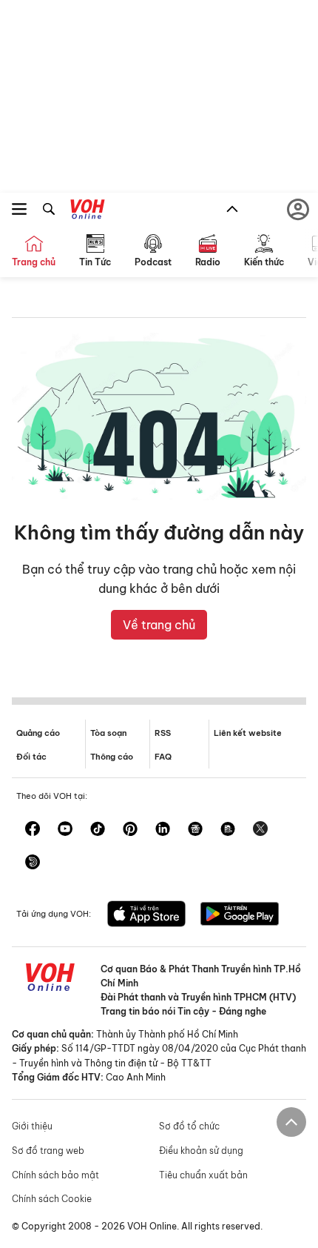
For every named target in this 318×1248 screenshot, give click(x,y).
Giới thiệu (32, 1126)
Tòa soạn (108, 733)
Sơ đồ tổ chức (189, 1126)
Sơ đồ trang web (48, 1150)
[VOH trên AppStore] (146, 915)
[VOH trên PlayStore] (239, 915)
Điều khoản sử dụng (201, 1150)
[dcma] (228, 830)
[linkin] (162, 830)
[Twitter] (260, 830)
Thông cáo (111, 756)
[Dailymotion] (32, 863)
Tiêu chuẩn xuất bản (203, 1175)
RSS (163, 733)
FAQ (163, 756)
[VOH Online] (88, 211)
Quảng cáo (38, 733)
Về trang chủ (159, 624)
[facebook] (32, 830)
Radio (207, 262)
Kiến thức (264, 262)
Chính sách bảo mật (55, 1175)
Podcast (153, 262)
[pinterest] (130, 830)
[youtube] (65, 830)
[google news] (195, 830)
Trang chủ (33, 262)
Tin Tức (95, 262)
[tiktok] (97, 830)
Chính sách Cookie (52, 1198)
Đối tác (31, 756)
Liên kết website (248, 733)
